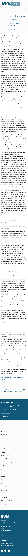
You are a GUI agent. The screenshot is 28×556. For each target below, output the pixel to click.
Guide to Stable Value (6, 458)
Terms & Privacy (3, 535)
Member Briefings (5, 469)
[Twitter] (2, 551)
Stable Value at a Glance (6, 448)
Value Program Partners (6, 504)
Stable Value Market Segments (8, 462)
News (2, 428)
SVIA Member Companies (6, 500)
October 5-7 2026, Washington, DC (11, 406)
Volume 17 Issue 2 (14, 29)
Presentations (4, 476)
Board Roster (4, 494)
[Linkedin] (5, 551)
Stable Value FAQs (5, 455)
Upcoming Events (5, 483)
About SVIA (3, 431)
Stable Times (14, 25)
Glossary (3, 452)
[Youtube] (9, 551)
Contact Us (3, 441)
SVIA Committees (5, 490)
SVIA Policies (4, 497)
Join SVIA (3, 437)
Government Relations (6, 473)
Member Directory (5, 479)
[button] (26, 8)
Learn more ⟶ (6, 417)
